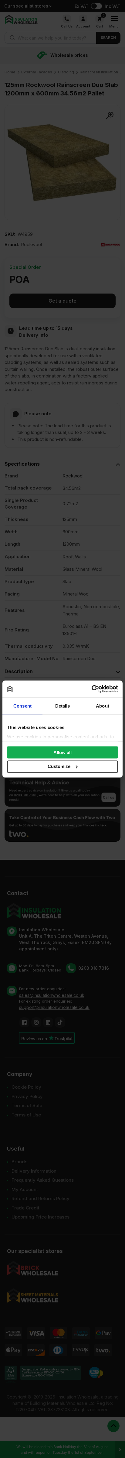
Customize (59, 766)
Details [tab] (62, 705)
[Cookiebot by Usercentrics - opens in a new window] (91, 689)
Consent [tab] (22, 705)
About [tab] (102, 705)
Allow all (62, 752)
